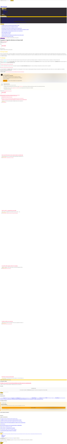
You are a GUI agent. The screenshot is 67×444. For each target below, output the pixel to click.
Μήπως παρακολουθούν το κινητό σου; (6, 32)
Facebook (12, 397)
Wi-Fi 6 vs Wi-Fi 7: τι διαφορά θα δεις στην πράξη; (9, 210)
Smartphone (34, 397)
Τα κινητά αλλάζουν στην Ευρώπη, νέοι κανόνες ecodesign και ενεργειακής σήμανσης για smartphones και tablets (15, 29)
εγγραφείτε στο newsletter (15, 87)
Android (4, 397)
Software (40, 397)
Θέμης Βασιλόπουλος (5, 41)
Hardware (18, 397)
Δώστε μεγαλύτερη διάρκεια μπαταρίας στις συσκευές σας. (8, 95)
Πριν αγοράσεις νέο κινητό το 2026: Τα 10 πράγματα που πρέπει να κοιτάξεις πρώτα (12, 28)
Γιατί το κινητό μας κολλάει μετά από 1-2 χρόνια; (7, 36)
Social (10, 87)
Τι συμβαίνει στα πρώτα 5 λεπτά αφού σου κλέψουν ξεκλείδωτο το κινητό (10, 25)
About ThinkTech (4, 435)
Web (46, 397)
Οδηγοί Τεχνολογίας (5, 37)
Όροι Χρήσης (3, 3)
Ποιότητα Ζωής (15, 398)
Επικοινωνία (3, 4)
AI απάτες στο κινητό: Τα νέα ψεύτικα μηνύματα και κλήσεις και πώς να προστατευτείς (14, 99)
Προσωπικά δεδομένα (22, 398)
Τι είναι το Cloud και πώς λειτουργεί (6, 33)
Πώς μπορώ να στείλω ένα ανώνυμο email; (8, 376)
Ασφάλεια (57, 397)
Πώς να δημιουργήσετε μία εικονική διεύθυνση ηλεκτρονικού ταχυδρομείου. (15, 71)
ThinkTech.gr (21, 86)
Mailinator (5, 61)
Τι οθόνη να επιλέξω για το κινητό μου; (7, 321)
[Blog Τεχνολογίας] (3, 6)
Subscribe (2, 442)
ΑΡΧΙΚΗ (1, 37)
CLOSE (1, 443)
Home (2, 2)
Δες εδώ (5, 80)
